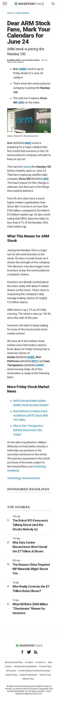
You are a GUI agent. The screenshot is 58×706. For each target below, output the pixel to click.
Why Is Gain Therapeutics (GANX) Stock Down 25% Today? (28, 430)
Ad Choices (11, 670)
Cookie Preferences (28, 675)
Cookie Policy (11, 675)
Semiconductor (31, 478)
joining (27, 166)
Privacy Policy (45, 666)
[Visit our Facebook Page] (22, 652)
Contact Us (41, 662)
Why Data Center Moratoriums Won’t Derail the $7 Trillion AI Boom (29, 547)
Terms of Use (45, 675)
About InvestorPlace (14, 662)
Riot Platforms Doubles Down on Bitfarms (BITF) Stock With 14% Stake (30, 415)
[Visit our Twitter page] (29, 652)
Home (10, 13)
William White (15, 60)
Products (29, 662)
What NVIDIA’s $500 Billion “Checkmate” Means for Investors (30, 608)
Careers (8, 666)
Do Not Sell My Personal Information (34, 670)
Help (50, 662)
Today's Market (22, 13)
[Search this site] (53, 4)
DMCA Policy (28, 679)
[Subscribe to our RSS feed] (35, 652)
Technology (14, 478)
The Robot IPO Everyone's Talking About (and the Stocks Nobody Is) (30, 525)
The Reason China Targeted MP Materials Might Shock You (31, 569)
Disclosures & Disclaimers (25, 666)
